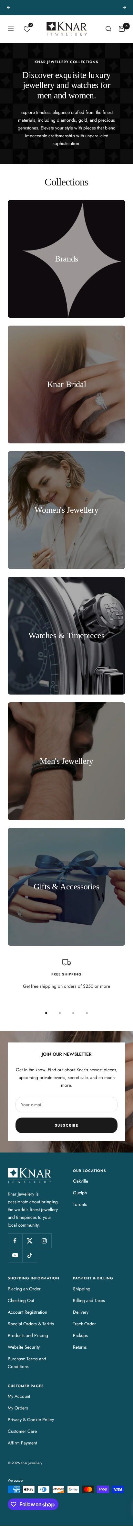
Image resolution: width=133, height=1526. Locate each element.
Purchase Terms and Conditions (27, 1362)
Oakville (80, 1181)
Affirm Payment (22, 1443)
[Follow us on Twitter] (29, 1240)
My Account (19, 1396)
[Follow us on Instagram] (44, 1240)
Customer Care (22, 1431)
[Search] (108, 28)
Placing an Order (24, 1289)
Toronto (80, 1204)
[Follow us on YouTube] (15, 1255)
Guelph (80, 1192)
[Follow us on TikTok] (29, 1255)
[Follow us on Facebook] (15, 1240)
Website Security (24, 1347)
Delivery (80, 1312)
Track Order (84, 1323)
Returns (80, 1347)
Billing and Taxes (89, 1300)
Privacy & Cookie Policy (31, 1419)
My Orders (18, 1408)
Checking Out (21, 1300)
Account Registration (27, 1312)
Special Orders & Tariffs (31, 1323)
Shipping (81, 1289)
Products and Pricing (28, 1335)
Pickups (80, 1335)
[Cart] (121, 28)
